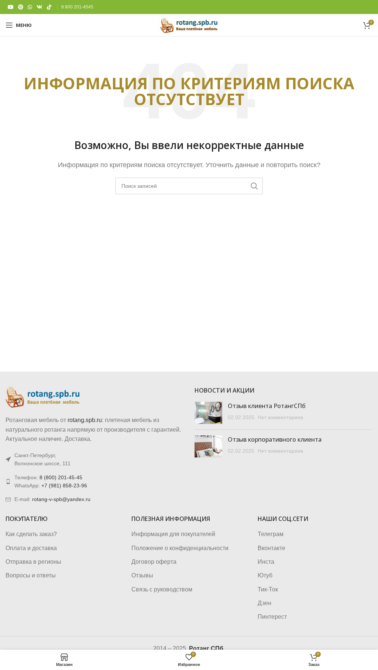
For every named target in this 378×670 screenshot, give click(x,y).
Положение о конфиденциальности (179, 548)
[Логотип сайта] (189, 24)
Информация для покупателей (173, 534)
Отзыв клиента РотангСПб (267, 406)
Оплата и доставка (31, 548)
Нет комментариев (280, 417)
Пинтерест (272, 617)
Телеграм (271, 534)
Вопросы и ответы (31, 575)
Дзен (264, 603)
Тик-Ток (268, 589)
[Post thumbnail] (208, 413)
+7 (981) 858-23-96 (64, 485)
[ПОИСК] (254, 185)
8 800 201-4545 (77, 7)
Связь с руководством (161, 589)
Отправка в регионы (33, 562)
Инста (266, 562)
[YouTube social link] (11, 7)
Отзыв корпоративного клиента (275, 439)
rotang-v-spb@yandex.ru (61, 499)
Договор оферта (153, 562)
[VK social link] (39, 7)
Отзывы (142, 575)
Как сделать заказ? (31, 534)
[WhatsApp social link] (29, 7)
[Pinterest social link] (20, 7)
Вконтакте (271, 548)
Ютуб (265, 575)
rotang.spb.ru (85, 420)
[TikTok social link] (49, 7)
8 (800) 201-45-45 (60, 477)
